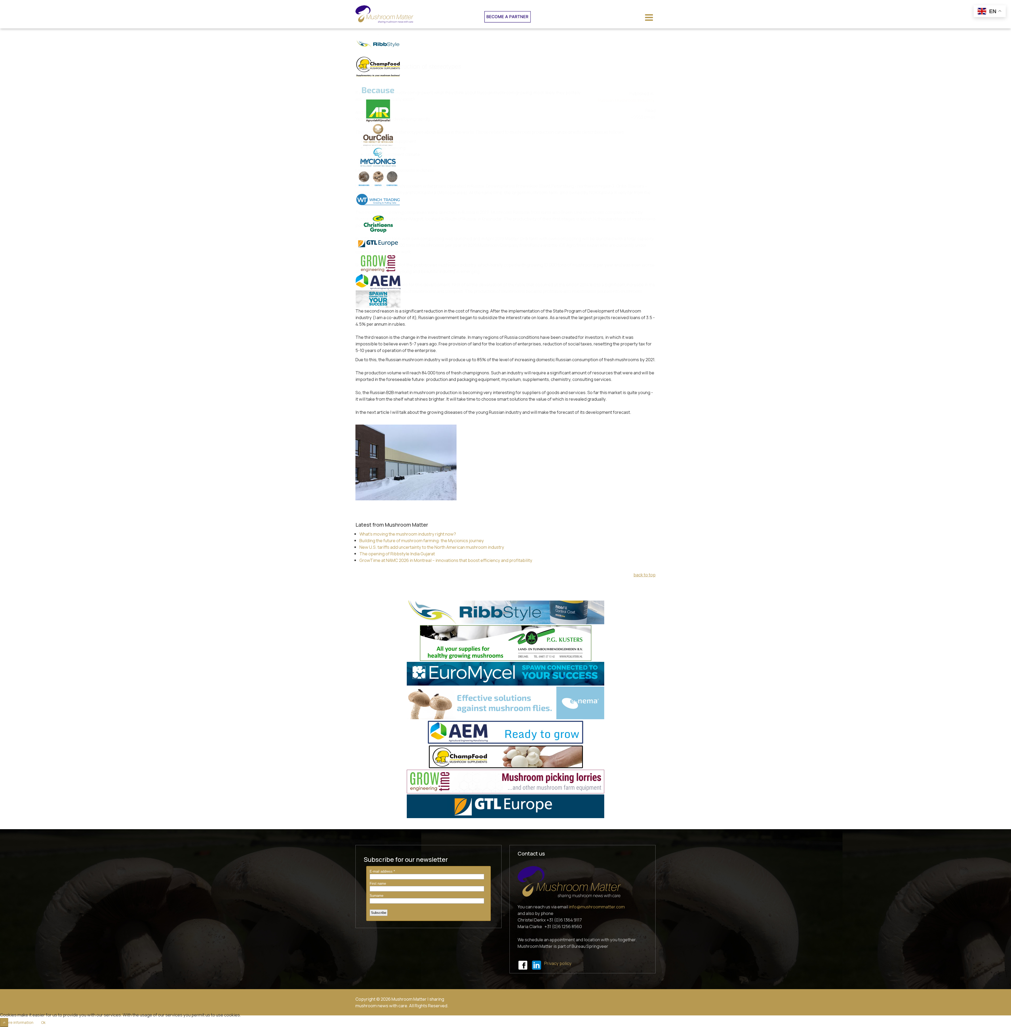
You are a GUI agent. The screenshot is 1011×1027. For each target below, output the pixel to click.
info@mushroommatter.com (597, 907)
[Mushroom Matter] (384, 14)
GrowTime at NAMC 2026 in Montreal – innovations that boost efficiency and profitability (445, 560)
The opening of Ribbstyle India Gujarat (397, 554)
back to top (644, 575)
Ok (43, 1022)
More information (18, 1022)
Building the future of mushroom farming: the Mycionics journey (421, 540)
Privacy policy (558, 963)
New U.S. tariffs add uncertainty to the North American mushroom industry (431, 547)
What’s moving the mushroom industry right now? (407, 534)
